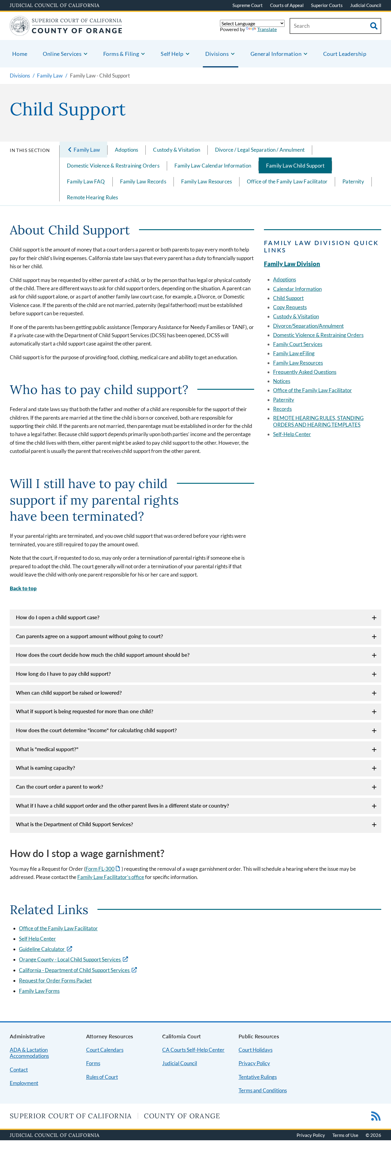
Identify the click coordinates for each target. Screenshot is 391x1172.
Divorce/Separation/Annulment (308, 326)
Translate (267, 29)
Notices (281, 381)
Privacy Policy (254, 1063)
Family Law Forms (39, 991)
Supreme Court (247, 5)
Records (282, 409)
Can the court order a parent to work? (59, 786)
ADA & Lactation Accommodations (29, 1053)
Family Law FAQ (86, 181)
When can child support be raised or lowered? (69, 692)
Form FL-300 (103, 869)
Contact (19, 1069)
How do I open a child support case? (58, 617)
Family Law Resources (206, 181)
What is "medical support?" (47, 749)
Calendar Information (297, 289)
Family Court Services (297, 344)
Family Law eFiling (294, 353)
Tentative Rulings (258, 1077)
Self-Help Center (292, 434)
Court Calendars (104, 1050)
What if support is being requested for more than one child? (84, 711)
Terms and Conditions (263, 1090)
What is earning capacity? (45, 768)
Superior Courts (327, 5)
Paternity (353, 181)
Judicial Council (365, 5)
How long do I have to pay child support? (63, 674)
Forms (93, 1063)
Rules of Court (102, 1077)
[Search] (374, 26)
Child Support (288, 298)
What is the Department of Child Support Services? (74, 824)
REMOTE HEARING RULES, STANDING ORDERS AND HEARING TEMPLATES (318, 421)
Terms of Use (345, 1135)
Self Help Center (37, 938)
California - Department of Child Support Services (74, 970)
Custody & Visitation (176, 149)
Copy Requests (290, 307)
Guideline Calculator (42, 949)
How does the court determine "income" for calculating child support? (96, 730)
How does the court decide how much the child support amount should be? (103, 655)
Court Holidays (255, 1050)
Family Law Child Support (295, 165)
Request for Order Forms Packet (55, 980)
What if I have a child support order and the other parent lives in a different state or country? (122, 805)
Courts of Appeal (287, 5)
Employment (24, 1083)
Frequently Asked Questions (304, 372)
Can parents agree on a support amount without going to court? (89, 636)
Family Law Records (143, 181)
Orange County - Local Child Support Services (70, 959)
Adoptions (126, 149)
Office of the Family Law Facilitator (287, 181)
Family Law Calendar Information (212, 165)
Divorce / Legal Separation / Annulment (260, 149)
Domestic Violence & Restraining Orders (113, 165)
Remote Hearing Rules (92, 197)
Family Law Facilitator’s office (110, 877)
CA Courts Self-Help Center (193, 1050)
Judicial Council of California (55, 5)
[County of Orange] (66, 32)
